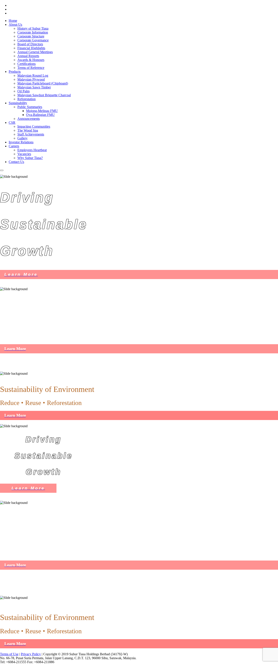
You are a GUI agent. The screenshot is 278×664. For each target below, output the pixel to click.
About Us (15, 24)
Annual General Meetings (35, 52)
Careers (14, 146)
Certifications (26, 64)
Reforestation (26, 99)
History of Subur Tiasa (32, 28)
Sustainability (18, 103)
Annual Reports (28, 56)
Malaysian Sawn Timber (34, 87)
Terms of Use (9, 654)
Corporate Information (32, 32)
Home (13, 20)
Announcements (28, 118)
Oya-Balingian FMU (40, 115)
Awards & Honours (30, 60)
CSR (12, 122)
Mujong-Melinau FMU (42, 111)
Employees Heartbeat (32, 150)
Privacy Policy (31, 654)
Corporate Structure (30, 36)
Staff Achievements (30, 134)
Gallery (22, 138)
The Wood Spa (27, 130)
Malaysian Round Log (32, 75)
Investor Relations (21, 142)
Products (15, 71)
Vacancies (24, 154)
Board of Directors (30, 44)
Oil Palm (23, 91)
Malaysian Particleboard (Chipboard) (42, 83)
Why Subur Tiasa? (30, 158)
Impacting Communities (33, 126)
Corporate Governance (33, 40)
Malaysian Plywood (31, 79)
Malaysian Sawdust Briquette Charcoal (44, 95)
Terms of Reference (30, 67)
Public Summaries (29, 107)
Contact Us (16, 162)
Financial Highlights (31, 48)
